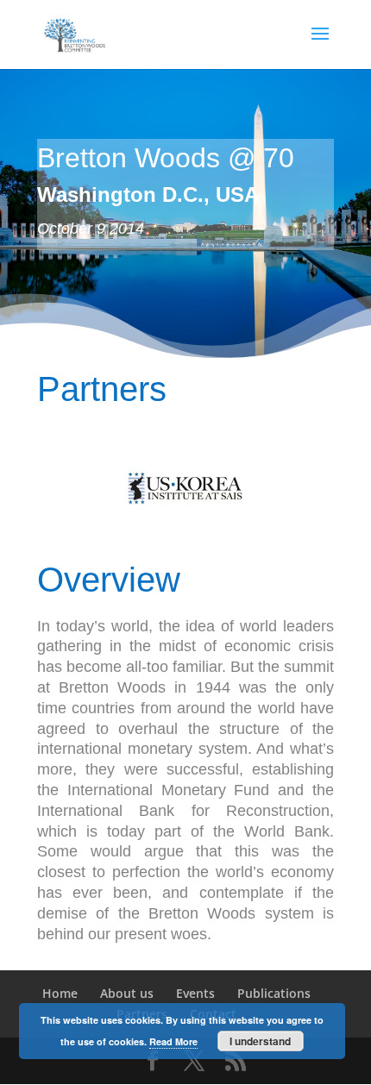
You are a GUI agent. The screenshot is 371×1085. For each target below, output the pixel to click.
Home (60, 993)
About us (127, 993)
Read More (173, 1041)
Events (195, 993)
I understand (260, 1041)
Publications (274, 993)
